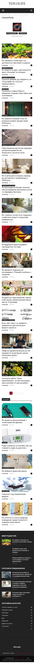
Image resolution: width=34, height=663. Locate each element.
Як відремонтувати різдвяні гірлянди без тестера (14, 246)
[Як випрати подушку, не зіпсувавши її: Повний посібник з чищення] (17, 260)
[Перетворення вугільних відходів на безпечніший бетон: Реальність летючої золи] (17, 137)
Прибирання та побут (7, 68)
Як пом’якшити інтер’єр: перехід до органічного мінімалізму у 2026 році (16, 178)
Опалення (4, 442)
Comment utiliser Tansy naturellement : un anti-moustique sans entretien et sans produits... (16, 380)
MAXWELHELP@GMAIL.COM (23, 653)
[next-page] (22, 393)
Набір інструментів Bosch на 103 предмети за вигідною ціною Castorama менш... (16, 353)
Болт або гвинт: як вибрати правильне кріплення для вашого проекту (14, 325)
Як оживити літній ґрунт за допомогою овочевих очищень (16, 62)
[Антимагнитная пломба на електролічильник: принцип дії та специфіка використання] (6, 575)
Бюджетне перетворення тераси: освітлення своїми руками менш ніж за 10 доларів (16, 300)
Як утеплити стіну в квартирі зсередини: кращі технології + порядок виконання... (15, 520)
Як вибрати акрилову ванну (14, 471)
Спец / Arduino (5, 491)
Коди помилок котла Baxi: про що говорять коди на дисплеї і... (17, 447)
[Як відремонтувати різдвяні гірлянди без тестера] (17, 234)
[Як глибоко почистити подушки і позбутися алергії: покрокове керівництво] (17, 205)
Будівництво (5, 89)
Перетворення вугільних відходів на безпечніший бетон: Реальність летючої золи (17, 150)
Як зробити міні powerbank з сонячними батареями (14, 421)
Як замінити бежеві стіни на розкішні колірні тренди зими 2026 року (15, 121)
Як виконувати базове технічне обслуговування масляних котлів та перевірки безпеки (17, 189)
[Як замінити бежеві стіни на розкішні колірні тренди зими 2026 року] (17, 109)
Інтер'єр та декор (6, 241)
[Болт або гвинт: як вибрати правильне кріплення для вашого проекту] (17, 314)
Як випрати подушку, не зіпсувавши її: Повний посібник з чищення (16, 272)
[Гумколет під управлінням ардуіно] (17, 484)
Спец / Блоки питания (7, 417)
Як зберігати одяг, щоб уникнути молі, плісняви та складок (16, 71)
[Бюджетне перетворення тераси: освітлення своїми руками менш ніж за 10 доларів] (17, 288)
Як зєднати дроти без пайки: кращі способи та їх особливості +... (21, 594)
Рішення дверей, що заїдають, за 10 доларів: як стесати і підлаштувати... (16, 81)
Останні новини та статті (8, 468)
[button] (3, 10)
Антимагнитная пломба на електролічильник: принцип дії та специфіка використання (21, 574)
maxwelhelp (5, 65)
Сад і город (4, 57)
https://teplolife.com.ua (20, 658)
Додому (4, 15)
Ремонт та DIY (5, 347)
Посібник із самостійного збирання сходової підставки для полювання (17, 93)
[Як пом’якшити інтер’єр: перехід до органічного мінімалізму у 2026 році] (17, 166)
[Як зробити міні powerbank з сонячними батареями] (17, 410)
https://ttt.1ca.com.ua (17, 36)
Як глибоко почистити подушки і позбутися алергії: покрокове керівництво (17, 217)
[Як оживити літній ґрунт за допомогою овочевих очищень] (17, 51)
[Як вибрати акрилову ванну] (17, 461)
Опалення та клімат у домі (8, 185)
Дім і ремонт (5, 115)
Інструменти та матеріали (8, 77)
